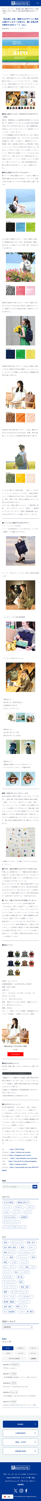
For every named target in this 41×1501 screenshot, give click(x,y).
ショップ (16, 1212)
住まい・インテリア (22, 1272)
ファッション (22, 1257)
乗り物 (20, 1277)
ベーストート (24, 1302)
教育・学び (31, 1242)
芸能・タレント (9, 1252)
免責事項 (20, 1484)
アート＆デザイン (25, 1297)
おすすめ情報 (8, 1202)
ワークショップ (9, 1282)
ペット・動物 (8, 1257)
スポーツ (32, 1247)
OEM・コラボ (20, 1442)
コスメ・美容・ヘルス (27, 1267)
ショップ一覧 (25, 1477)
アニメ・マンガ (9, 1297)
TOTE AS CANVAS (10, 1217)
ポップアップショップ (19, 1292)
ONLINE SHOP (20, 1451)
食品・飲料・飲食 (10, 1247)
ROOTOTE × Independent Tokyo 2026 (15, 1386)
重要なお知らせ (23, 1202)
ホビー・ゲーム (9, 1267)
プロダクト (18, 1207)
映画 (5, 1262)
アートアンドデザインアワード (14, 1227)
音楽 (22, 1247)
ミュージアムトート (26, 1252)
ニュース (10, 9)
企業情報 (24, 1217)
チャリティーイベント (11, 1222)
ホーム (4, 9)
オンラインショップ (12, 1481)
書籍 (5, 1292)
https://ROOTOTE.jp (17, 1149)
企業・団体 (7, 1307)
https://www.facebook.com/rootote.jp (23, 1158)
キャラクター (8, 1277)
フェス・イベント (10, 1287)
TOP (4, 1474)
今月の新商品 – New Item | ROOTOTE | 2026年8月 (19, 1396)
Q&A (33, 1477)
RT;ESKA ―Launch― (10, 1368)
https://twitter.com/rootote (20, 1152)
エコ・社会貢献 (9, 1311)
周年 (33, 1257)
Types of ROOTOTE (13, 1477)
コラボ (6, 1212)
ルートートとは (20, 1474)
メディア (30, 1207)
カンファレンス (17, 1242)
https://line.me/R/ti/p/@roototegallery (22, 1161)
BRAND (20, 1424)
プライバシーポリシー (28, 1481)
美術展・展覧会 (9, 1302)
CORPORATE (21, 1433)
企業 (5, 1242)
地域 (20, 1282)
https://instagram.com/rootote (20, 1155)
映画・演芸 (25, 1287)
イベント (27, 1212)
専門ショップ (20, 1307)
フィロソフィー (32, 1474)
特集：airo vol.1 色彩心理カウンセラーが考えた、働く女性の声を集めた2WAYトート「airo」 (17, 1073)
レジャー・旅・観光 (26, 1311)
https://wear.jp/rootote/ (18, 1164)
